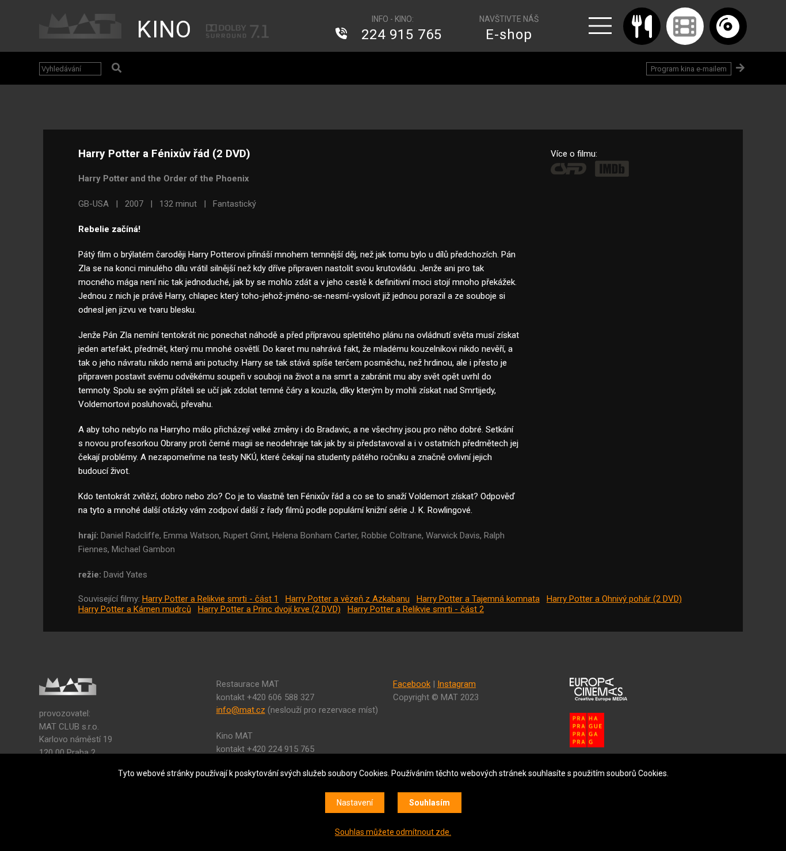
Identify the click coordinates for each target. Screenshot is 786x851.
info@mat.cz (240, 710)
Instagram (456, 684)
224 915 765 (401, 34)
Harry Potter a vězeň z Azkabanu (347, 599)
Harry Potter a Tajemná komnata (478, 599)
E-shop (509, 34)
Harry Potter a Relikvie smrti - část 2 (416, 609)
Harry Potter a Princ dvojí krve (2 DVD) (269, 609)
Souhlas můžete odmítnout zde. (393, 832)
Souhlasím (429, 802)
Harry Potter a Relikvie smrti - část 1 (210, 599)
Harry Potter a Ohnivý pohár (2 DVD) (614, 599)
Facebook (411, 684)
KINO (164, 29)
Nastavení (355, 802)
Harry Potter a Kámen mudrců (134, 609)
